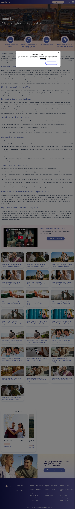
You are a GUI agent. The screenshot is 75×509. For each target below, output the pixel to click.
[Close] (58, 52)
